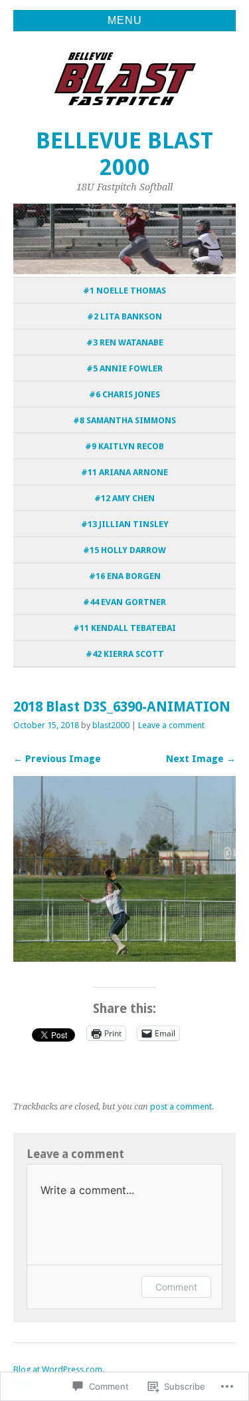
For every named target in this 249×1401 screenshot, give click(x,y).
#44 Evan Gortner (124, 602)
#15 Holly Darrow (124, 550)
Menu (125, 20)
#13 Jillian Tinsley (125, 524)
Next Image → (201, 758)
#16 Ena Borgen (125, 576)
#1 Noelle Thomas (124, 291)
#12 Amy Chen (124, 498)
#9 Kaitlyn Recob (124, 446)
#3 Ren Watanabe (124, 342)
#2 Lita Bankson (124, 316)
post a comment (181, 1106)
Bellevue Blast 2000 (124, 154)
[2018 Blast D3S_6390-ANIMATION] (124, 958)
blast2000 (110, 725)
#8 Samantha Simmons (124, 420)
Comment (176, 1287)
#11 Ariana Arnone (124, 472)
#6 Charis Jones (124, 394)
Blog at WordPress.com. (58, 1369)
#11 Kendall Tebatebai (124, 628)
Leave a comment (171, 725)
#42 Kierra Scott (125, 654)
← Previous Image (57, 758)
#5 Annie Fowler (124, 368)
